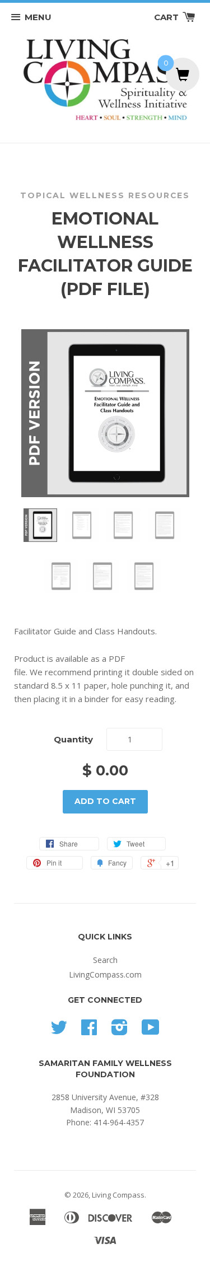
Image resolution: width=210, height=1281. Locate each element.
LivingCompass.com (105, 974)
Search (105, 960)
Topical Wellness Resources (105, 195)
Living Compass (118, 1195)
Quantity (73, 739)
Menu (38, 17)
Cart (167, 17)
